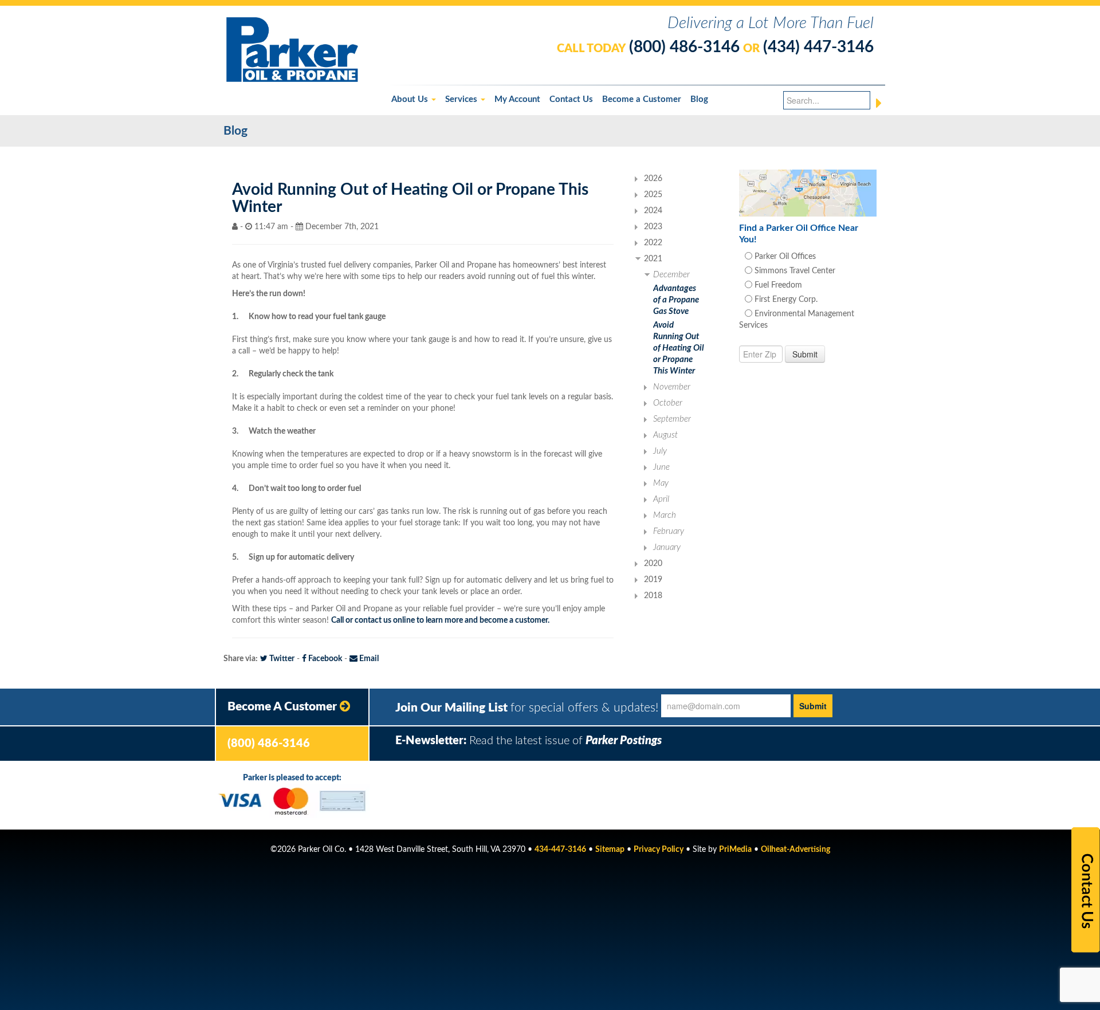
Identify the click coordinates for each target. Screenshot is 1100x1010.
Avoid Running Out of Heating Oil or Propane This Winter (678, 348)
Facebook (324, 659)
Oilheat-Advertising (795, 850)
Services (462, 99)
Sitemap (609, 850)
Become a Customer (641, 99)
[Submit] (879, 103)
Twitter (281, 659)
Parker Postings (624, 740)
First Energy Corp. (785, 300)
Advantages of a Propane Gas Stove (676, 300)
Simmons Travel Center (793, 271)
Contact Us (571, 99)
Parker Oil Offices (784, 257)
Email (368, 659)
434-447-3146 (560, 850)
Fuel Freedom (777, 285)
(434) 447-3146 (818, 47)
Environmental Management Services (796, 319)
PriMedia (735, 850)
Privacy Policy (658, 850)
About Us (410, 99)
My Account (517, 99)
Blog (699, 99)
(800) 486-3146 (684, 47)
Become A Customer (283, 707)
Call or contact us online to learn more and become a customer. (440, 620)
